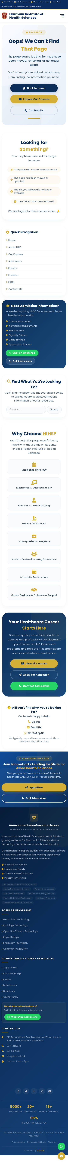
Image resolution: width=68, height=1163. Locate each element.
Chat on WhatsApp (23, 352)
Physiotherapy (11, 937)
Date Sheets (10, 985)
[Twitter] (26, 1091)
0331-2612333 (14, 1045)
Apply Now (36, 787)
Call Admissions (22, 361)
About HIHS (14, 247)
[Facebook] (18, 1091)
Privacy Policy (18, 1142)
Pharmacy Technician (15, 943)
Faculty (12, 268)
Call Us (36, 721)
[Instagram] (42, 1091)
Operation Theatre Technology (20, 931)
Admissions (15, 261)
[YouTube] (50, 1091)
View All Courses (36, 663)
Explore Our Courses (36, 99)
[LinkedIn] (34, 1091)
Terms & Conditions (36, 1142)
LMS (14, 7)
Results (38, 7)
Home (11, 240)
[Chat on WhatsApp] (61, 1146)
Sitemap (52, 1142)
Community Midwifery (15, 948)
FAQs (11, 282)
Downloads (21, 7)
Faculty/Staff (30, 7)
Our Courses (15, 254)
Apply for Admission (36, 675)
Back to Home (36, 88)
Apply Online (10, 967)
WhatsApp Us (36, 733)
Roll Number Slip (12, 973)
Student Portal (7, 7)
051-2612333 (8, 2)
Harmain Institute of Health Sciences (26, 16)
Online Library (10, 997)
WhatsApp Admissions (24, 1016)
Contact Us (36, 110)
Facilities (13, 275)
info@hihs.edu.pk (23, 2)
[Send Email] (61, 1156)
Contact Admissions (36, 686)
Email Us (36, 727)
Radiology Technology (15, 925)
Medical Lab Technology (16, 919)
